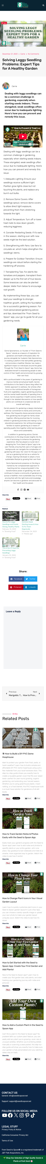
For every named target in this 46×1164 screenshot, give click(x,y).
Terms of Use (7, 1141)
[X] (16, 1115)
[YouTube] (4, 1115)
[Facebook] (18, 490)
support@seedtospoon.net (20, 1101)
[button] (43, 5)
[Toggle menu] (3, 5)
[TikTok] (33, 1115)
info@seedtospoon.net (18, 1096)
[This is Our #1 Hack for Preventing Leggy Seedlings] (10, 542)
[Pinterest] (25, 490)
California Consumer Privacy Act (15, 1135)
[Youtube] (28, 490)
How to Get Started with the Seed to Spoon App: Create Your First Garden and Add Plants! (22, 966)
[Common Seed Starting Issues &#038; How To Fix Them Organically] (30, 516)
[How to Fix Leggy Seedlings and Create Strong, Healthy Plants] (10, 516)
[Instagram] (21, 490)
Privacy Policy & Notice (11, 1129)
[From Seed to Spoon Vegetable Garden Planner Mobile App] (23, 5)
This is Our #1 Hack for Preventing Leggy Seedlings (10, 550)
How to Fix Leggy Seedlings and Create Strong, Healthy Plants (10, 524)
